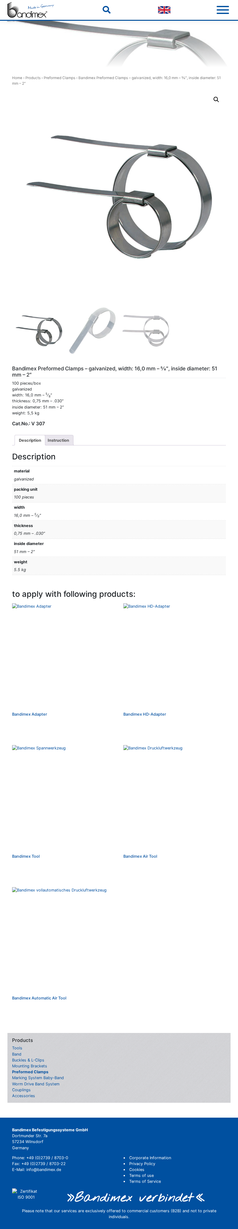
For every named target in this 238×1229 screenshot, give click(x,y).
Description (30, 440)
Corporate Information (150, 1157)
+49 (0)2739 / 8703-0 (47, 1157)
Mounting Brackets (29, 1066)
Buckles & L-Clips (28, 1060)
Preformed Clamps (59, 78)
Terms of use (141, 1175)
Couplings (21, 1090)
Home (17, 78)
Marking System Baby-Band (38, 1077)
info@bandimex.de (43, 1169)
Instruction (58, 440)
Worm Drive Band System (36, 1084)
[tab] (30, 440)
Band (16, 1054)
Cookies (136, 1169)
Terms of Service (145, 1181)
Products (33, 78)
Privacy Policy (142, 1163)
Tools (17, 1048)
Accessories (23, 1095)
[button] (216, 99)
